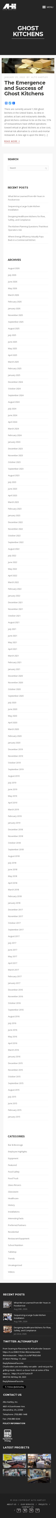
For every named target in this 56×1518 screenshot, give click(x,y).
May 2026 (12, 288)
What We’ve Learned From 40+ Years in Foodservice (26, 198)
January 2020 (14, 742)
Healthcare (13, 1198)
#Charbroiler (37, 1348)
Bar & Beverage (15, 1144)
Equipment (13, 1158)
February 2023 (14, 508)
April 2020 (12, 722)
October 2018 (14, 842)
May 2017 (12, 956)
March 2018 (13, 889)
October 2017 (14, 923)
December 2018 (15, 829)
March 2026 (13, 295)
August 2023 (13, 475)
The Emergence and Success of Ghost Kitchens (24, 88)
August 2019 (13, 776)
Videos (11, 1271)
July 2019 (12, 782)
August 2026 (13, 268)
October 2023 (14, 462)
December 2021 (15, 602)
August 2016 (13, 1016)
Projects (43, 1504)
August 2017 (13, 936)
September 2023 (15, 468)
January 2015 (14, 1116)
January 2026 (14, 308)
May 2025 (12, 348)
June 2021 (12, 635)
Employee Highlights (17, 1151)
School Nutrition (15, 1245)
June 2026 (12, 281)
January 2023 (14, 515)
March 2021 (13, 655)
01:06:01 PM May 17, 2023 (14, 1358)
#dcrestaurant (9, 1355)
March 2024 (13, 428)
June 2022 (12, 562)
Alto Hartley (39, 77)
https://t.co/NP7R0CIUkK (30, 1355)
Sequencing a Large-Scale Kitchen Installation (24, 208)
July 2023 (12, 482)
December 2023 (15, 448)
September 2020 (15, 695)
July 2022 (12, 555)
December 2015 (15, 1063)
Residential (13, 1231)
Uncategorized (15, 1265)
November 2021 (15, 609)
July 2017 (12, 943)
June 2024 (12, 415)
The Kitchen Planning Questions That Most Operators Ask (28, 228)
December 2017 (15, 909)
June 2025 (12, 341)
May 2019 (12, 796)
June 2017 (12, 949)
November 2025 (15, 315)
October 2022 (14, 535)
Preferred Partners (17, 1225)
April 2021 (12, 649)
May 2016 (12, 1036)
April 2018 (12, 883)
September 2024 (15, 395)
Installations (14, 1211)
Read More (12, 141)
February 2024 (14, 435)
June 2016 (12, 1029)
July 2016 (12, 1023)
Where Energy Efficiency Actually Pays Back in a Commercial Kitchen (26, 238)
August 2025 (13, 328)
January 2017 (14, 983)
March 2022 (13, 582)
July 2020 (12, 702)
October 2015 (14, 1076)
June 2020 (12, 709)
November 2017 (15, 916)
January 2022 (14, 595)
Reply (5, 1363)
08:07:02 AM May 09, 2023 (14, 1377)
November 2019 (15, 756)
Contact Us (27, 1507)
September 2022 (15, 542)
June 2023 (12, 488)
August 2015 (13, 1089)
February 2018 (14, 896)
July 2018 (12, 862)
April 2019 (12, 802)
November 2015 (15, 1069)
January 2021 (14, 669)
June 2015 (12, 1103)
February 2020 (14, 736)
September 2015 (15, 1083)
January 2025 (14, 375)
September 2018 (15, 849)
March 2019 (13, 809)
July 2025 (12, 335)
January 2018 (14, 903)
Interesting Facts (15, 1218)
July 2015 (12, 1096)
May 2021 (12, 642)
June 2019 (12, 789)
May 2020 (12, 715)
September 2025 (15, 321)
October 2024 (14, 388)
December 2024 (15, 382)
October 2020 (14, 689)
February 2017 (14, 976)
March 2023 (13, 502)
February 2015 (14, 1110)
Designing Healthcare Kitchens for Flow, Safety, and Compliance (26, 218)
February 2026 (14, 301)
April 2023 (12, 495)
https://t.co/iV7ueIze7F (22, 1373)
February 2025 (14, 368)
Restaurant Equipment (18, 1238)
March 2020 (13, 729)
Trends (11, 1258)
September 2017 (15, 929)
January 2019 (14, 822)
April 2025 (12, 355)
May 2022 (12, 568)
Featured (12, 1165)
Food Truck (13, 1178)
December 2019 (15, 749)
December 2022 (15, 522)
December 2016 (15, 989)
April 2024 (12, 422)
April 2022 (12, 575)
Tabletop (12, 1251)
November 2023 (15, 455)
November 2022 (15, 528)
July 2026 (12, 275)
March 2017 (13, 969)
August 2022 (13, 548)
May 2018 (12, 876)
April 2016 (12, 1043)
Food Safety (13, 1171)
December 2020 (15, 675)
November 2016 (15, 996)
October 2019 (14, 762)
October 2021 (14, 615)
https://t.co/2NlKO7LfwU (14, 1352)
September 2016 (15, 1009)
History (11, 1205)
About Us (11, 1504)
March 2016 (13, 1049)
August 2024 (13, 402)
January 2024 (14, 442)
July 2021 (12, 629)
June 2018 (12, 869)
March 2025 (13, 361)
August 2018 (13, 856)
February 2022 (14, 588)
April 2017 (12, 963)
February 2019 (14, 816)
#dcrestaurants (33, 1352)
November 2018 (15, 836)
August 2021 (13, 622)
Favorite (19, 1363)
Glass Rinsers (14, 1185)
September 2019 (15, 769)
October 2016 (14, 1003)
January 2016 (14, 1056)
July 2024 (12, 408)
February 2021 (14, 662)
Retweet (12, 1363)
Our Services (27, 1504)
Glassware (13, 1191)
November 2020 (15, 682)
